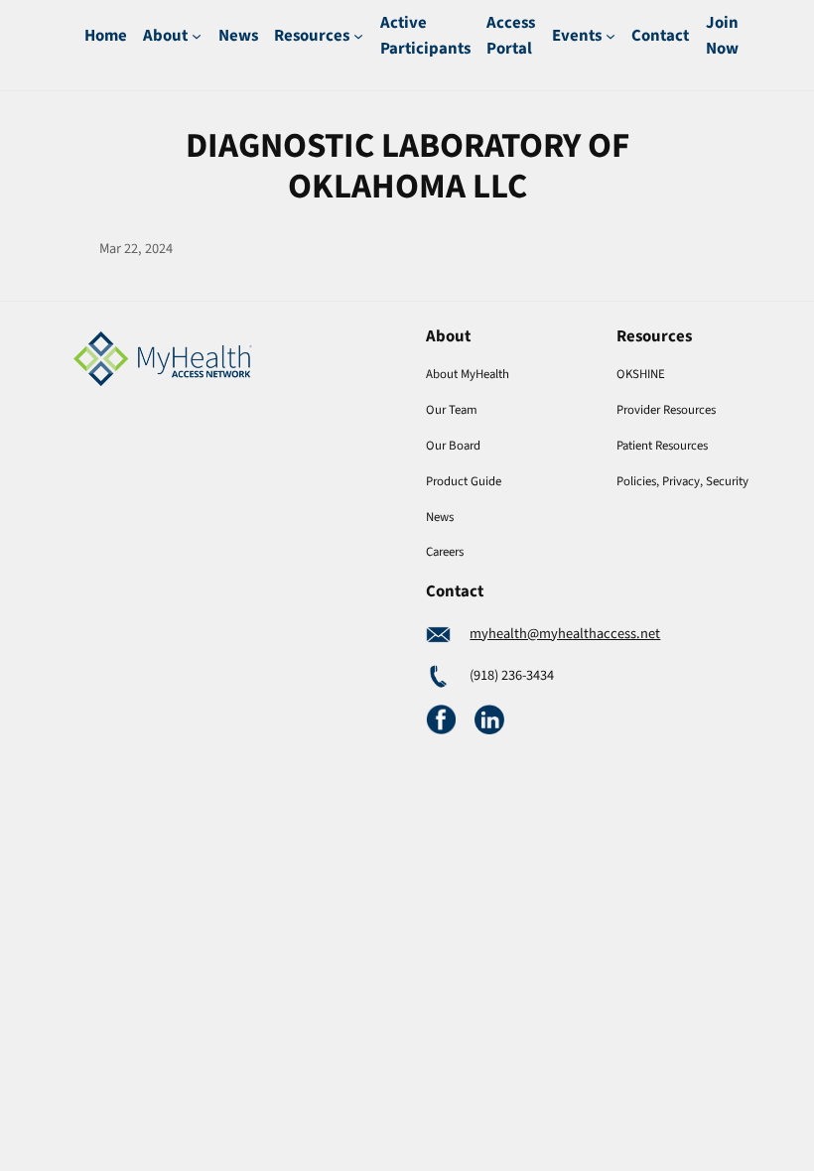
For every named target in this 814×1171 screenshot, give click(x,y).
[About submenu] (197, 36)
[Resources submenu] (358, 36)
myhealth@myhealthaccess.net (565, 633)
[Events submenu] (610, 36)
